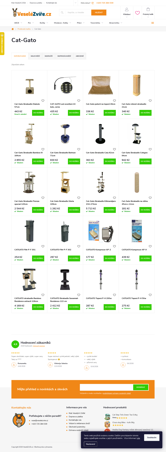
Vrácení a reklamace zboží (79, 423)
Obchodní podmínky (77, 427)
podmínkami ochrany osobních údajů (117, 393)
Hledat (99, 12)
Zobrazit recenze (39, 346)
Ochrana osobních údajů (78, 430)
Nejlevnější (35, 56)
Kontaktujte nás (51, 3)
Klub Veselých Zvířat (18, 3)
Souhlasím (151, 437)
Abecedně (80, 56)
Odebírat (140, 387)
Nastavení (90, 444)
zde (138, 438)
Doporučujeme (20, 56)
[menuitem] (18, 23)
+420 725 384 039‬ (39, 424)
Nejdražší (48, 56)
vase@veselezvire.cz (39, 420)
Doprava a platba (36, 3)
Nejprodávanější (64, 56)
